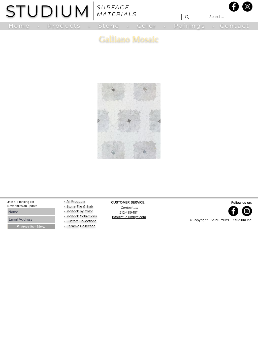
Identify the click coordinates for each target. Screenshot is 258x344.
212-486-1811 (129, 212)
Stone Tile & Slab (80, 206)
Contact (234, 25)
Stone (112, 25)
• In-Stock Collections (80, 216)
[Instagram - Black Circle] (247, 7)
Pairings (189, 25)
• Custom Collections (80, 221)
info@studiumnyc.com (129, 217)
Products (64, 25)
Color (148, 25)
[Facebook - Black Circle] (234, 7)
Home (22, 25)
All (69, 201)
